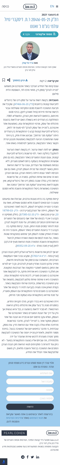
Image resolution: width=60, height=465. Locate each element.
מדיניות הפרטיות (14, 418)
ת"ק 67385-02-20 (29, 214)
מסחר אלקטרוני (44, 34)
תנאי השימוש (36, 418)
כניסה (5, 6)
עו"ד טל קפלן (27, 63)
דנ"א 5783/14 (39, 256)
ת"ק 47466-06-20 (23, 104)
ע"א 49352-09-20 (26, 245)
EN (52, 6)
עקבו (27, 34)
